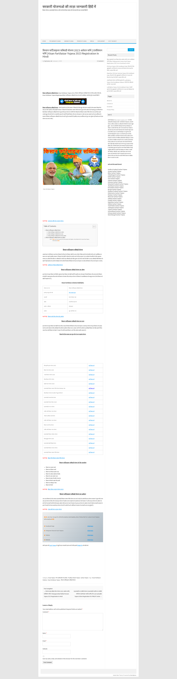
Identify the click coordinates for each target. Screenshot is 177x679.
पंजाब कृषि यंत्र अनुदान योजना (55, 509)
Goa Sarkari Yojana (114, 178)
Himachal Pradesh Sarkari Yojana (118, 184)
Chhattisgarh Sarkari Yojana (116, 175)
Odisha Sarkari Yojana (114, 198)
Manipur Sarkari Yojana (115, 195)
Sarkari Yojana (68, 41)
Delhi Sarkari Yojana (114, 177)
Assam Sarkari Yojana (114, 171)
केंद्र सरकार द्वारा (72, 292)
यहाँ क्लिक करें (91, 365)
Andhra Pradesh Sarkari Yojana (117, 169)
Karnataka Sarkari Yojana (115, 187)
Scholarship (101, 41)
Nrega (92, 41)
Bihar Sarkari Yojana (114, 173)
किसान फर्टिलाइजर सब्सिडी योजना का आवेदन (55, 237)
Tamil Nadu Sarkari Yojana (116, 206)
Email (45, 641)
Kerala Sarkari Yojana (114, 189)
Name (45, 633)
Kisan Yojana (51, 577)
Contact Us (110, 103)
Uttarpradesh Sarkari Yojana (117, 213)
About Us (109, 100)
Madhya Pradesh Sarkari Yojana (117, 191)
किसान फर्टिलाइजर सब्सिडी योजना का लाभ (55, 234)
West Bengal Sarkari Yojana (116, 215)
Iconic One (116, 675)
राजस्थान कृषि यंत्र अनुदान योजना (56, 221)
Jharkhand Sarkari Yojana (116, 186)
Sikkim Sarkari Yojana (114, 204)
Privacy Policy (110, 109)
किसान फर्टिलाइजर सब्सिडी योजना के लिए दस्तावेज (57, 235)
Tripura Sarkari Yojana (115, 209)
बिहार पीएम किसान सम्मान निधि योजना (56, 458)
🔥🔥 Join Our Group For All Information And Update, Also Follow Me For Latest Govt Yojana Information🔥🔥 (70, 240)
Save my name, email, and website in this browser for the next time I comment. (65, 658)
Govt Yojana (52, 545)
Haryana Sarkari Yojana (115, 182)
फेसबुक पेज (80, 545)
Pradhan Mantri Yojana (74, 577)
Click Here (90, 530)
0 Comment (100, 61)
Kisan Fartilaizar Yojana (54, 580)
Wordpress (133, 675)
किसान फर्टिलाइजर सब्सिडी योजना (53, 230)
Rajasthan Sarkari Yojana (115, 202)
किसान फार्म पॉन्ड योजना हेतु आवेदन (56, 316)
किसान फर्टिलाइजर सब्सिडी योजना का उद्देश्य (56, 232)
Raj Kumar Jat (48, 61)
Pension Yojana (81, 41)
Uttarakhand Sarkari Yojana (116, 211)
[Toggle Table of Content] (93, 226)
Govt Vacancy (112, 41)
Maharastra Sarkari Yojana (116, 193)
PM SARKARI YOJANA (55, 41)
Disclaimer (109, 106)
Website (45, 649)
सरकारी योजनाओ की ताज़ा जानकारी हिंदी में (69, 7)
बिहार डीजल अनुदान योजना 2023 (56, 489)
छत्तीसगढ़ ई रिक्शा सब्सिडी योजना (55, 265)
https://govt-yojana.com (120, 120)
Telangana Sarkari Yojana (116, 207)
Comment (46, 612)
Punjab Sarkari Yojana (114, 200)
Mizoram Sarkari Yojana (115, 196)
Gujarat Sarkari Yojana (115, 180)
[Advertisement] (88, 26)
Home (44, 41)
